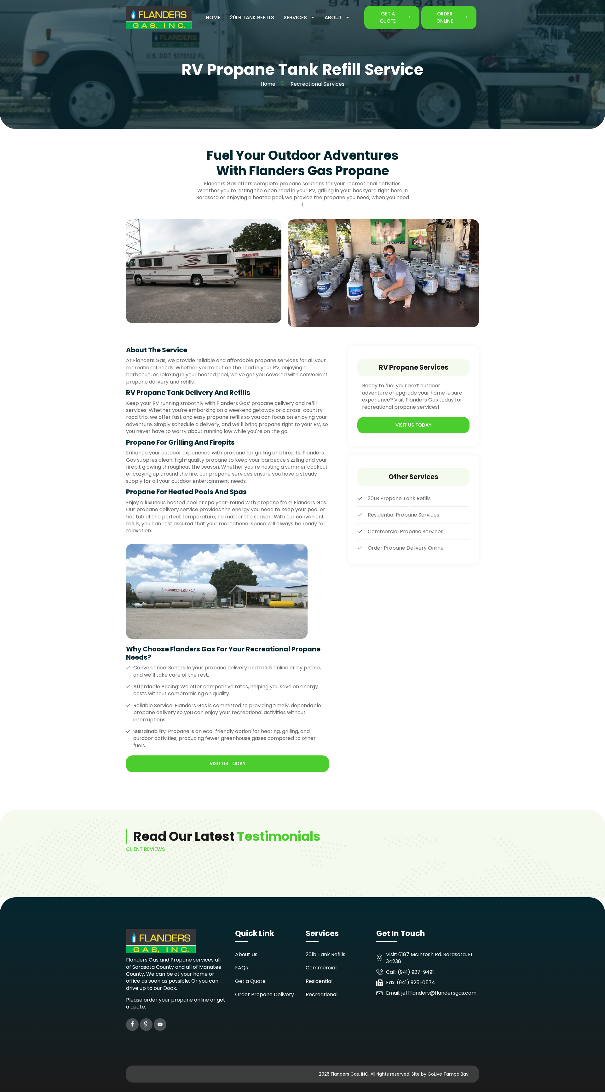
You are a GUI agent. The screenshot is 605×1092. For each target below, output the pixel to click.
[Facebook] (132, 1024)
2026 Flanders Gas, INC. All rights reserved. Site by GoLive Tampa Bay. (394, 1074)
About (333, 17)
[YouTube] (160, 1024)
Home (213, 17)
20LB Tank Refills (252, 17)
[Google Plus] (146, 1024)
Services (295, 17)
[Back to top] (591, 1078)
